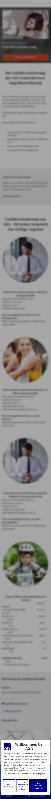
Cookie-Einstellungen (9, 785)
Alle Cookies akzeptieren (38, 785)
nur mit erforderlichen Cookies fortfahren (22, 785)
